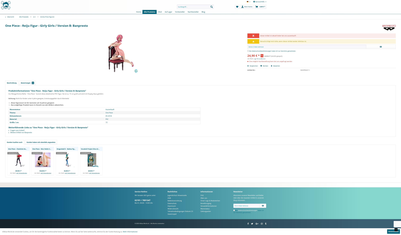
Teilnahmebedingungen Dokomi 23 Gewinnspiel (180, 212)
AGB (169, 198)
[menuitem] (195, 7)
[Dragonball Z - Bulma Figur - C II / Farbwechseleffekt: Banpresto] (67, 160)
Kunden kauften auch (14, 142)
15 (106, 122)
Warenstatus (204, 209)
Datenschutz (172, 203)
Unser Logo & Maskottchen (210, 201)
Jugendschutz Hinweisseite (177, 195)
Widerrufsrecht (173, 209)
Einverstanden (393, 231)
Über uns (203, 198)
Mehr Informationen (130, 232)
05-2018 (109, 116)
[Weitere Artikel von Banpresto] (389, 27)
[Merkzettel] (237, 7)
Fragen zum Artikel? (17, 130)
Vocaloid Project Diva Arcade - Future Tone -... (91, 149)
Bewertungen (27, 83)
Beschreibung (12, 83)
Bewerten (276, 66)
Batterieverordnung (175, 201)
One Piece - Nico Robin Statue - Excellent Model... (43, 149)
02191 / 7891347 (142, 200)
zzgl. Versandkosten (259, 59)
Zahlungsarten (205, 211)
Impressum (172, 206)
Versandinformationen (208, 206)
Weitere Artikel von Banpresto (21, 132)
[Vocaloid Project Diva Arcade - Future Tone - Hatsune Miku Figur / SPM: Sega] (91, 160)
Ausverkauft (110, 109)
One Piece (109, 113)
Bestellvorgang (205, 203)
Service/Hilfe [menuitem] (260, 2)
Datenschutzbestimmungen (261, 51)
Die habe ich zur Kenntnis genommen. (272, 51)
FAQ (202, 195)
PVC (107, 119)
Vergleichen (253, 66)
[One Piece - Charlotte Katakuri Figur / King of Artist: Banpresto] (18, 160)
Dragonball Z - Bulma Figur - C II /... (67, 149)
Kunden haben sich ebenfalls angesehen (41, 142)
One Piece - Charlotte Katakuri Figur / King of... (19, 149)
